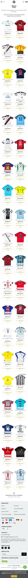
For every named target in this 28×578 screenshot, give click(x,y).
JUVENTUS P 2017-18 (7, 220)
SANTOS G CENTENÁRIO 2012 (20, 411)
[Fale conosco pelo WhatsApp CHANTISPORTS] (25, 567)
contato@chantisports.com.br (10, 537)
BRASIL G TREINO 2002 (8, 79)
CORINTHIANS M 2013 (7, 150)
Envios (15, 511)
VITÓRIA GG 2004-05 (20, 150)
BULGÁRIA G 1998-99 (20, 173)
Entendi (14, 576)
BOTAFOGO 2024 (20, 386)
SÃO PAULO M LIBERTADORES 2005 (7, 291)
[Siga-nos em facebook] (6, 548)
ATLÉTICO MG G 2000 (20, 102)
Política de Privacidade (19, 514)
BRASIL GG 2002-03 (20, 196)
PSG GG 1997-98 (7, 315)
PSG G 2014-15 (20, 243)
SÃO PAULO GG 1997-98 (8, 410)
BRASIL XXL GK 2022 (20, 458)
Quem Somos (4, 511)
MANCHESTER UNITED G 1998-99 (20, 291)
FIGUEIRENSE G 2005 (20, 434)
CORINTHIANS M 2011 (20, 31)
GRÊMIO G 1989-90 (20, 266)
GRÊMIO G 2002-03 (7, 102)
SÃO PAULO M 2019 (20, 481)
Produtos (16, 505)
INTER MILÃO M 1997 (7, 434)
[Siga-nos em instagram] (2, 548)
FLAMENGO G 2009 (20, 315)
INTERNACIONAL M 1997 (8, 458)
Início (2, 505)
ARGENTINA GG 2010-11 (20, 220)
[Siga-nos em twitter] (9, 548)
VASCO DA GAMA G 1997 (7, 55)
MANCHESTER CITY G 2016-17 (20, 126)
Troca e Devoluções (6, 514)
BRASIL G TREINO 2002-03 (7, 387)
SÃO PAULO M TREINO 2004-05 (20, 55)
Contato (3, 508)
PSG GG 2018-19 (20, 79)
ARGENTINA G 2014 (20, 338)
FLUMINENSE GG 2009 (8, 243)
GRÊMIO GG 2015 (7, 31)
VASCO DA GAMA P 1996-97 (7, 126)
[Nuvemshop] (14, 566)
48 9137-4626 (6, 534)
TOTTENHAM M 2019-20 (8, 196)
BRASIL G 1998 (20, 362)
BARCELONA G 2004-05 (7, 173)
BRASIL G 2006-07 (8, 362)
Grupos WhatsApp (18, 508)
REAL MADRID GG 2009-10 (7, 339)
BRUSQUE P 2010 (8, 481)
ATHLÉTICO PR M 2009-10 (8, 267)
